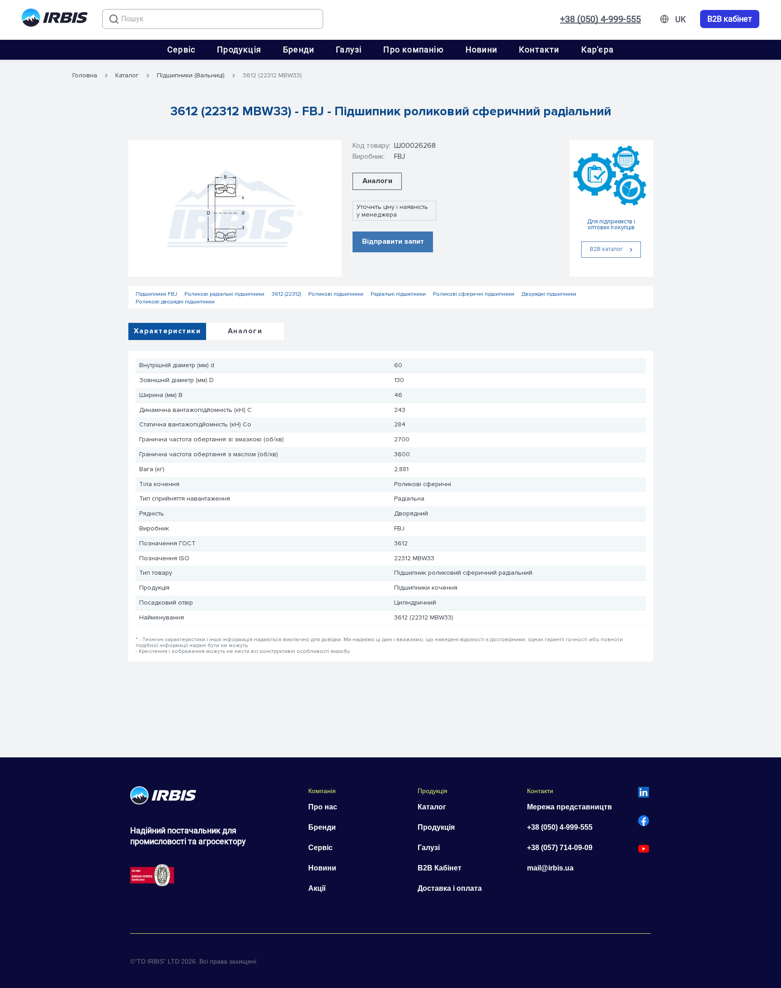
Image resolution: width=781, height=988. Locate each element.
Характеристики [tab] (167, 331)
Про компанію (413, 49)
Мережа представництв (569, 807)
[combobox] (212, 19)
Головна (84, 75)
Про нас (322, 807)
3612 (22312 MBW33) (272, 75)
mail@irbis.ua (550, 868)
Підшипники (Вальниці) (191, 75)
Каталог (127, 75)
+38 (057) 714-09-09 (560, 847)
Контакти (539, 49)
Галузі (349, 49)
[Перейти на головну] (55, 19)
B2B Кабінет (439, 868)
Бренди (298, 49)
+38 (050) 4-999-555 (600, 19)
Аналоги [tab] (245, 331)
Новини (481, 49)
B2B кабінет (729, 19)
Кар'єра (597, 49)
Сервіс (181, 49)
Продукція (239, 49)
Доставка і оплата (450, 888)
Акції (317, 888)
